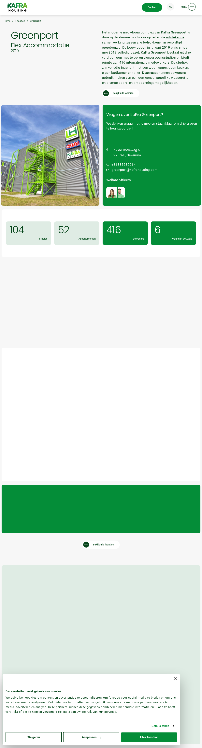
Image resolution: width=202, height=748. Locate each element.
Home (7, 20)
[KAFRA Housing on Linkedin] (152, 619)
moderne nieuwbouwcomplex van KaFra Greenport (147, 32)
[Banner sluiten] (175, 678)
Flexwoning (60, 659)
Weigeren (33, 737)
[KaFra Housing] (17, 7)
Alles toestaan (148, 737)
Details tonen (160, 726)
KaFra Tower (61, 664)
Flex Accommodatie (65, 669)
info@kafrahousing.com (19, 624)
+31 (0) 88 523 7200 (17, 628)
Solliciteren (157, 673)
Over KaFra (109, 659)
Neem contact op (175, 386)
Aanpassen (89, 737)
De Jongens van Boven (183, 744)
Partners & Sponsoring (115, 673)
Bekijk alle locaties (123, 93)
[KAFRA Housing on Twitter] (177, 619)
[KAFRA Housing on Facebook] (160, 619)
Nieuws (107, 664)
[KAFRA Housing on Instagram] (168, 619)
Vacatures (156, 664)
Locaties (20, 20)
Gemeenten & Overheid (19, 673)
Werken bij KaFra (160, 659)
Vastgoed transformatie (67, 674)
